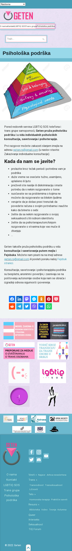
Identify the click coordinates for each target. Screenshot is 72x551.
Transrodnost (36, 485)
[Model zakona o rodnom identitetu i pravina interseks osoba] (19, 330)
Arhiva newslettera (56, 474)
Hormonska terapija (39, 499)
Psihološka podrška (46, 26)
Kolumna (61, 509)
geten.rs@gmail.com (25, 150)
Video (44, 509)
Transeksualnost (53, 485)
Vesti (31, 474)
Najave (41, 474)
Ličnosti (33, 489)
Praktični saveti (59, 499)
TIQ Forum (34, 529)
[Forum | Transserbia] (19, 372)
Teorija (52, 509)
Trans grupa (31, 26)
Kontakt (11, 26)
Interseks (33, 519)
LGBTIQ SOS (20, 26)
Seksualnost (35, 524)
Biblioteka (34, 509)
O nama (4, 26)
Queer (31, 514)
